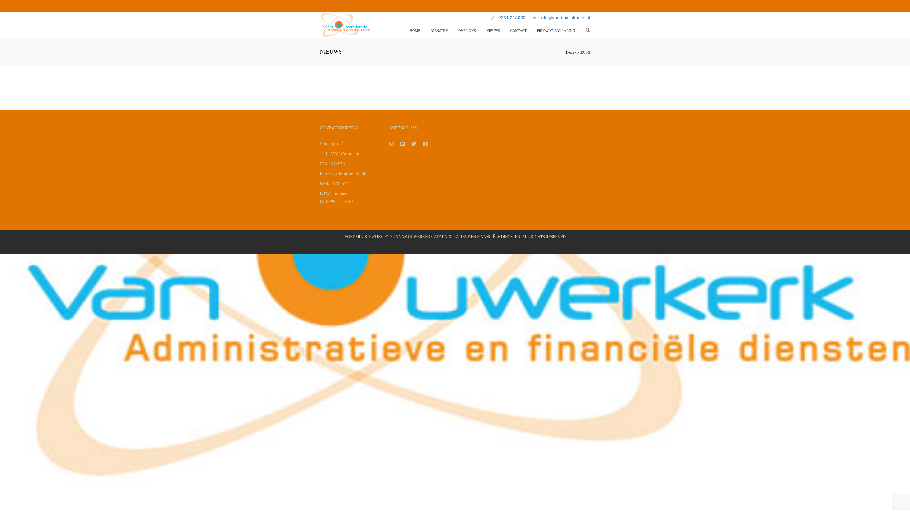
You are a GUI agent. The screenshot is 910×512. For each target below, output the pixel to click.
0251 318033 (512, 17)
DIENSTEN (439, 30)
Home (570, 52)
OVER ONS (467, 30)
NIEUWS (493, 30)
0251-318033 (332, 163)
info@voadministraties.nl (565, 17)
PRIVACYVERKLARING (556, 30)
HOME (415, 30)
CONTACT (518, 30)
